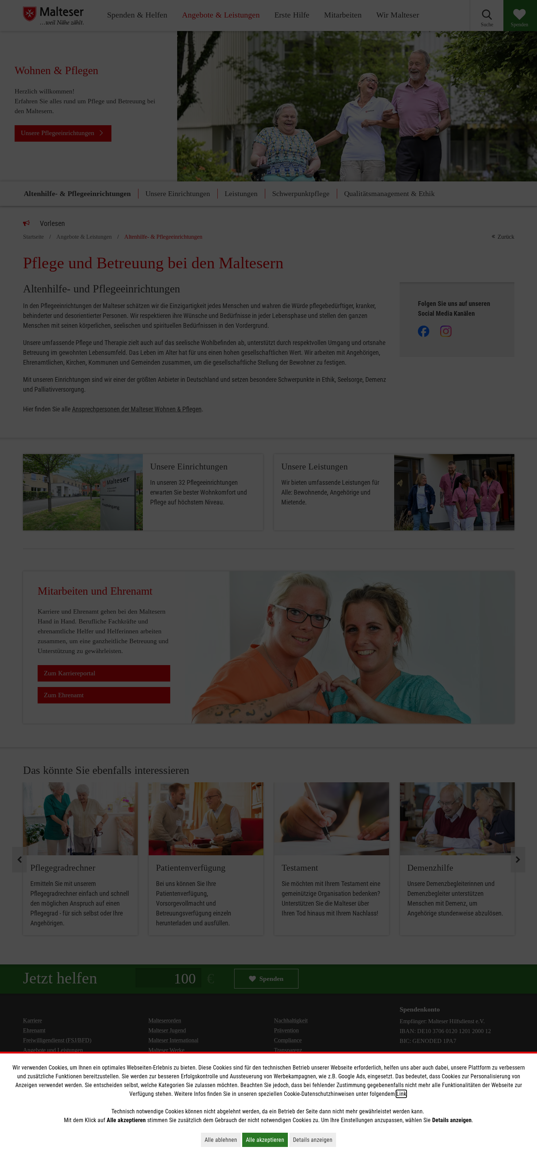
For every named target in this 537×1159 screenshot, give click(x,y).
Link (401, 1093)
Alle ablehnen (223, 1139)
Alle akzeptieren (267, 1139)
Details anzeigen (314, 1139)
